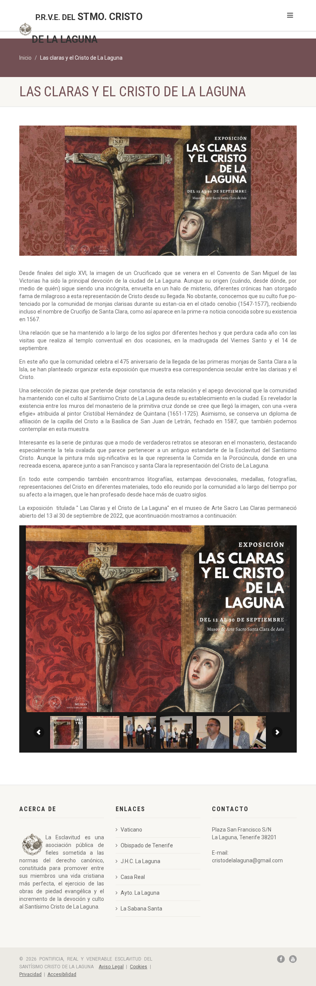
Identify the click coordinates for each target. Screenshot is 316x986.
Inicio (25, 58)
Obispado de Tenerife (147, 845)
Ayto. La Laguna (140, 893)
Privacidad (30, 974)
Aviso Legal (111, 966)
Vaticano (131, 830)
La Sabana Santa (141, 909)
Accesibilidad (61, 974)
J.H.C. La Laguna (140, 861)
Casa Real (133, 877)
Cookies (138, 966)
